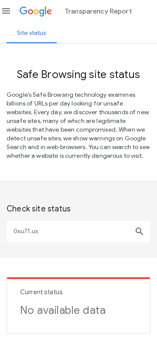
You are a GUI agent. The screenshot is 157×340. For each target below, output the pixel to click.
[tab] (32, 32)
